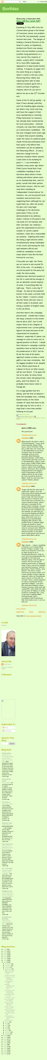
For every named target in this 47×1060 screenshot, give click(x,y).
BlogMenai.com (7, 891)
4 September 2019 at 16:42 (29, 539)
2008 (5, 1054)
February (7, 1032)
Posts (6, 728)
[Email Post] (34, 416)
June (6, 1025)
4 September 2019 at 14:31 (29, 483)
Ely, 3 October (6, 782)
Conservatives (36, 417)
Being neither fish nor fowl (9, 995)
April (6, 1028)
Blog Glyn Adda (7, 823)
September (8, 969)
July (6, 1023)
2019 (5, 962)
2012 (5, 1046)
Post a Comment (21, 608)
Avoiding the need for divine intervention (9, 978)
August (7, 1022)
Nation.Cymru (6, 753)
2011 (5, 1048)
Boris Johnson (24, 417)
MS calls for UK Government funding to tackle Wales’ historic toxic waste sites (7, 758)
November (8, 965)
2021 (5, 958)
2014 (5, 1043)
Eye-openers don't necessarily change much (10, 992)
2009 (5, 1052)
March (7, 1030)
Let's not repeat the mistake (9, 1000)
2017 (5, 1037)
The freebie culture (7, 803)
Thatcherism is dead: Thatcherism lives (7, 922)
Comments (7, 731)
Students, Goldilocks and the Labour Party (9, 986)
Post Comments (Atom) (33, 616)
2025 (5, 951)
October (7, 967)
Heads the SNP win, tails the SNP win (9, 1004)
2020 (5, 960)
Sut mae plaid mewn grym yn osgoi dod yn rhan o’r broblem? (7, 894)
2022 (5, 956)
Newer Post (20, 612)
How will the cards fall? (28, 21)
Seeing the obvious (10, 975)
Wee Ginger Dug (7, 844)
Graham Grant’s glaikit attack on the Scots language (7, 847)
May (6, 1027)
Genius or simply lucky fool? (9, 1007)
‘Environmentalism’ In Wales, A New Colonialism (7, 872)
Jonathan (25, 438)
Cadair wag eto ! (6, 824)
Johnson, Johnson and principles (10, 1010)
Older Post (42, 612)
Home (31, 612)
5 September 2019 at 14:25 (29, 605)
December (8, 964)
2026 (5, 949)
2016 (5, 1039)
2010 (5, 1050)
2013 (5, 1044)
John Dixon (26, 486)
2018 (5, 1035)
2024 (5, 953)
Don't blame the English (9, 982)
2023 (5, 955)
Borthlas (10, 8)
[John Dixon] (8, 718)
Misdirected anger (9, 970)
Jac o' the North (7, 868)
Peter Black (6, 802)
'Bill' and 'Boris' (9, 1020)
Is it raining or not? (10, 997)
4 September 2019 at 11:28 (29, 435)
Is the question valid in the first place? (9, 1017)
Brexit (30, 417)
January (7, 1034)
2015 (5, 1041)
